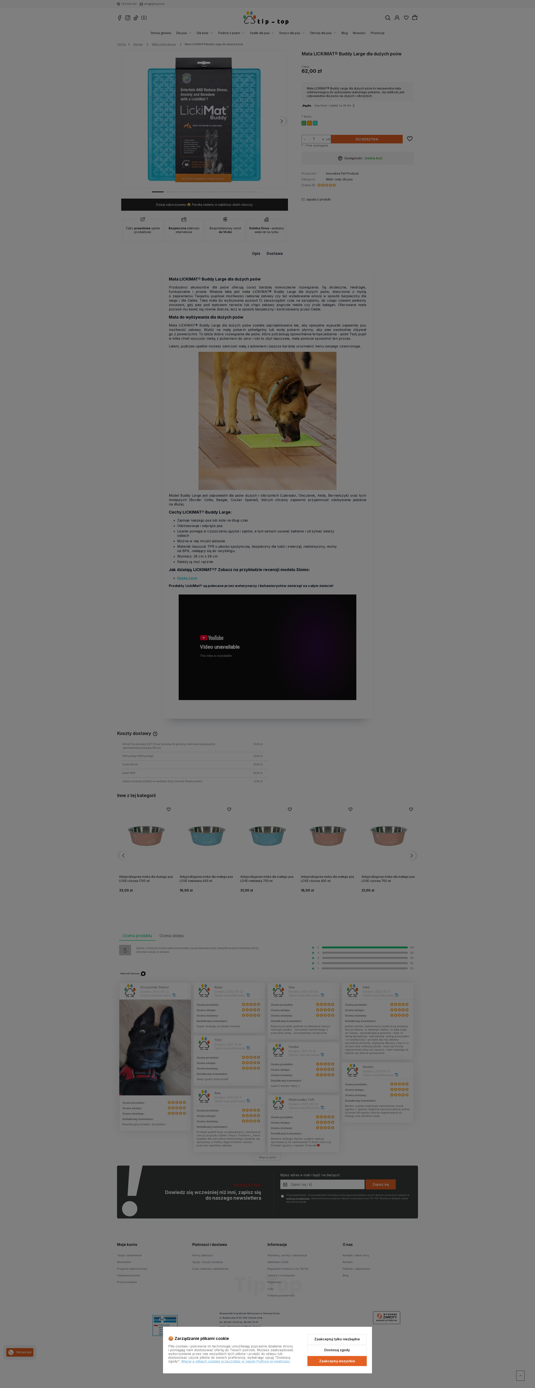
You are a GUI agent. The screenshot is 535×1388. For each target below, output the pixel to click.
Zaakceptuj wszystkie (337, 1361)
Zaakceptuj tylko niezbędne (337, 1339)
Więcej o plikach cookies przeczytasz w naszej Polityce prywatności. (235, 1361)
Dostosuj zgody (337, 1350)
